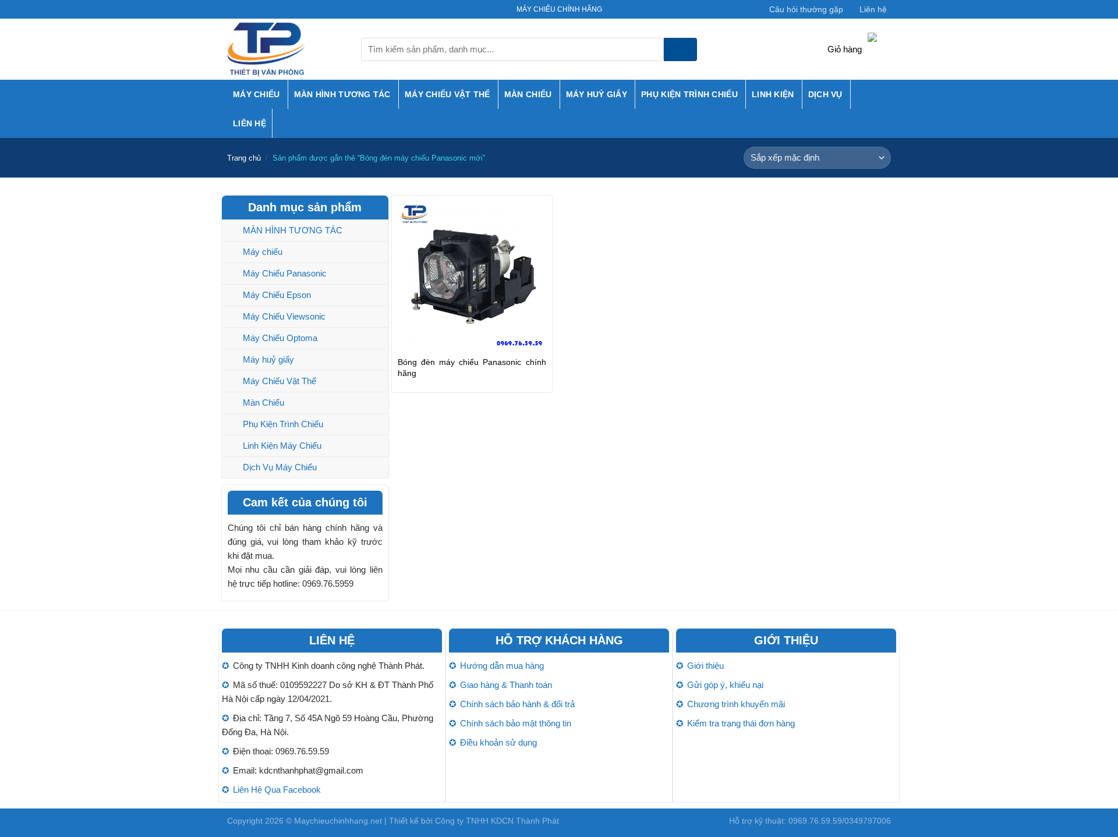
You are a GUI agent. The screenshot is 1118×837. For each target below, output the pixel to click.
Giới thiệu (705, 666)
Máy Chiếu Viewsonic (284, 316)
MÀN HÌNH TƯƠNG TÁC (342, 94)
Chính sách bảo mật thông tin (515, 723)
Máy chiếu (256, 94)
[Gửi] (680, 49)
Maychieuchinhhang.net (338, 820)
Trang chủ (244, 158)
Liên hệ (873, 9)
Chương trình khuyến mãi (736, 704)
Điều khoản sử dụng (498, 742)
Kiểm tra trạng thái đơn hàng (741, 723)
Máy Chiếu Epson (277, 295)
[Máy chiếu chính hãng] (285, 49)
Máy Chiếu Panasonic (285, 273)
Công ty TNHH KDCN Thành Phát (497, 820)
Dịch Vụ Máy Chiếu (280, 467)
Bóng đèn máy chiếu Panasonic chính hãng (472, 367)
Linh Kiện (773, 94)
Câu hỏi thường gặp (806, 9)
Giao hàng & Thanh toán (506, 685)
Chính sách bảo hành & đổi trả (517, 704)
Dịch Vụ (825, 94)
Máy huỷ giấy (596, 94)
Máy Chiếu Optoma (280, 338)
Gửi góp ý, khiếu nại (725, 685)
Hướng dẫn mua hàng (502, 666)
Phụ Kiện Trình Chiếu (689, 94)
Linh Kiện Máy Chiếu (282, 446)
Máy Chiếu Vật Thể (447, 94)
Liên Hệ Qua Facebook (277, 790)
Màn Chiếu (528, 94)
